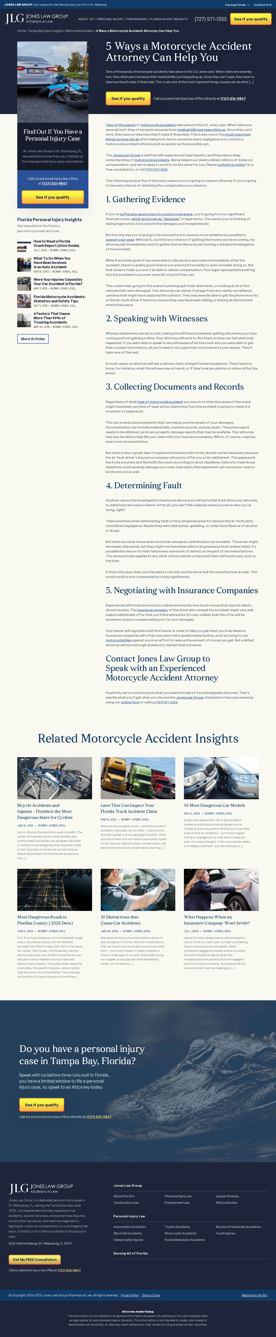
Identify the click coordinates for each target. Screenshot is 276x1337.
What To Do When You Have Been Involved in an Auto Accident (52, 262)
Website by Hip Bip (254, 1295)
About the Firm (124, 1196)
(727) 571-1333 (157, 169)
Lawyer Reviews (227, 1196)
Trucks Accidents (177, 1226)
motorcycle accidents (158, 125)
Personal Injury (110, 19)
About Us (85, 19)
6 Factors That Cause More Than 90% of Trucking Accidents (52, 317)
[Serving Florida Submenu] (247, 4)
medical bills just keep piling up (201, 130)
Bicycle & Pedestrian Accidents (238, 1226)
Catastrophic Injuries (128, 1239)
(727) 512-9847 (233, 98)
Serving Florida (235, 4)
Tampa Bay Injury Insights (46, 31)
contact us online (231, 165)
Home (21, 31)
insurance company (152, 610)
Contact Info (263, 4)
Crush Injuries (225, 1233)
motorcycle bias (118, 640)
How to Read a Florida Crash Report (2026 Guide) (56, 243)
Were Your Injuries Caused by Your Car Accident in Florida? (58, 281)
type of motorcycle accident (160, 402)
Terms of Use (150, 1295)
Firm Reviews (137, 19)
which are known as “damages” (156, 219)
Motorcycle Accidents (181, 1233)
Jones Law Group (126, 155)
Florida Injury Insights (169, 19)
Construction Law (126, 1202)
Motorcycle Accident (80, 31)
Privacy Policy (130, 1295)
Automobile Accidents (129, 1226)
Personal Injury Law (178, 1196)
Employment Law (177, 1202)
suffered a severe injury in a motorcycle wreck (156, 214)
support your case (120, 240)
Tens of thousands (121, 125)
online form (130, 702)
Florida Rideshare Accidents (185, 1239)
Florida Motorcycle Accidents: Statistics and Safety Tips (60, 299)
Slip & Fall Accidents (127, 1233)
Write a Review (226, 1202)
